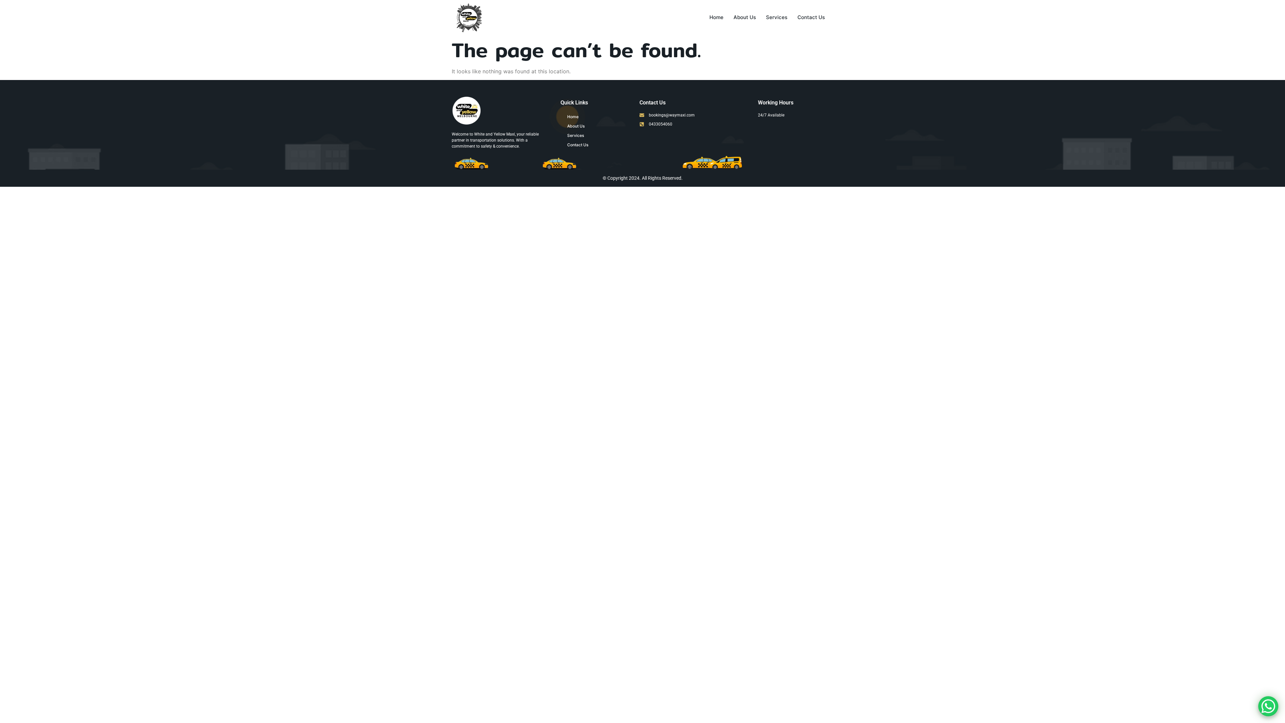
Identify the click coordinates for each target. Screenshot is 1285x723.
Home (716, 17)
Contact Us (811, 17)
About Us (745, 17)
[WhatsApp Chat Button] (1268, 706)
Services (776, 17)
